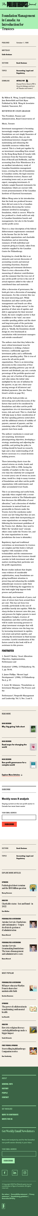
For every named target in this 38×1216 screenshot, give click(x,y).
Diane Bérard (6, 935)
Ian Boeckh (5, 1017)
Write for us (7, 1119)
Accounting (20, 70)
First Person (6, 1045)
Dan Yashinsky (6, 1056)
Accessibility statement (19, 1194)
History (5, 1088)
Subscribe (18, 8)
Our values (5, 1194)
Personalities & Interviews (11, 918)
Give (8, 8)
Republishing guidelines (19, 1196)
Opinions (5, 882)
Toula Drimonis (7, 1038)
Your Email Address (9, 812)
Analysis (5, 900)
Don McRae (5, 911)
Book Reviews (21, 63)
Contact (5, 1097)
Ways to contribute (10, 1114)
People (5, 1092)
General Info (7, 1084)
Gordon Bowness (7, 996)
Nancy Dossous (7, 893)
